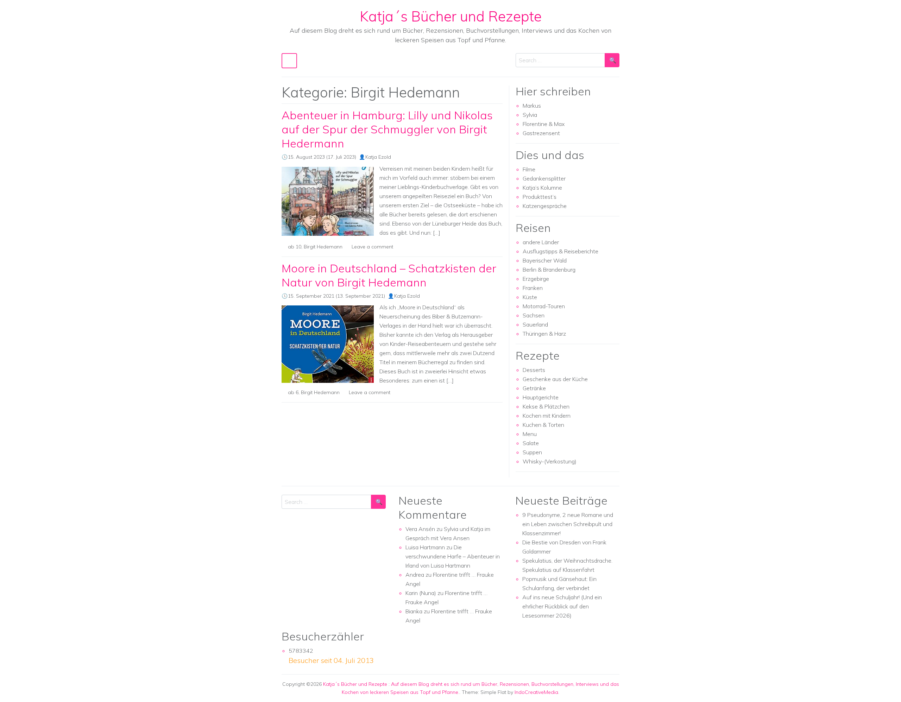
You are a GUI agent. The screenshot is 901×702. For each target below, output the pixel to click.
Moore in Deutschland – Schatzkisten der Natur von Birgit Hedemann (389, 275)
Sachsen (533, 315)
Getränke (534, 388)
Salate (531, 443)
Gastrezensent (541, 133)
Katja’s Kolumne (542, 187)
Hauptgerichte (541, 397)
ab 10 (294, 247)
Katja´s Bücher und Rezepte (451, 16)
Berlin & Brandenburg (549, 269)
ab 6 (293, 392)
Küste (530, 297)
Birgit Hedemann (323, 247)
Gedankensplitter (544, 178)
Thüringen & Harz (544, 333)
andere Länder (541, 242)
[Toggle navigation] (289, 60)
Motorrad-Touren (544, 306)
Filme (529, 169)
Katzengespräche (545, 205)
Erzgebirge (536, 278)
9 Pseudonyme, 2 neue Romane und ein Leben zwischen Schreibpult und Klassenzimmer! (567, 524)
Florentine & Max (544, 123)
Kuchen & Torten (543, 424)
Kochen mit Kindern (547, 415)
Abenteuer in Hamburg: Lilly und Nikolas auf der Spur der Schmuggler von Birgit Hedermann (387, 129)
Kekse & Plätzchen (546, 406)
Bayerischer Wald (545, 260)
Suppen (532, 452)
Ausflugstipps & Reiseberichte (560, 251)
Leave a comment (372, 247)
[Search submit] (612, 60)
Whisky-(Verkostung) (549, 461)
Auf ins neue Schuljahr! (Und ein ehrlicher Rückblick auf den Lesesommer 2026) (562, 606)
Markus (532, 105)
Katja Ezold (378, 157)
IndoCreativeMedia (536, 692)
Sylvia (530, 114)
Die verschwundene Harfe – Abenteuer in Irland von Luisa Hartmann (452, 556)
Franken (533, 287)
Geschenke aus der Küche (555, 378)
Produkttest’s (539, 196)
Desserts (534, 369)
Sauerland (535, 324)
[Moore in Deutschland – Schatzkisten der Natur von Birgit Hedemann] (328, 344)
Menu (530, 433)
